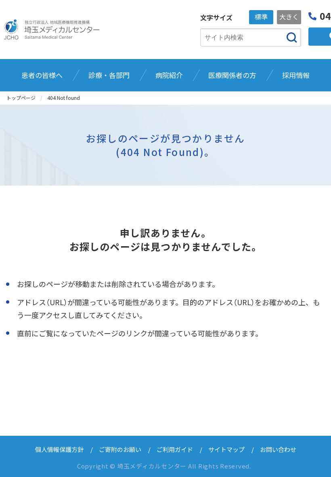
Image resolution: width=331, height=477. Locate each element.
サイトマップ (226, 449)
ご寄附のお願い (120, 449)
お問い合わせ (278, 449)
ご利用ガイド (175, 449)
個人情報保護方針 (59, 449)
